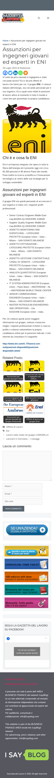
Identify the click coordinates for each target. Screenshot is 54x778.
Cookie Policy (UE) (14, 679)
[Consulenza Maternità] (26, 607)
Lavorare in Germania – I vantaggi (22, 439)
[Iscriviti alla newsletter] (27, 555)
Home (5, 40)
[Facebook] (5, 73)
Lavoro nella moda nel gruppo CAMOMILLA (27, 435)
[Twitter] (10, 73)
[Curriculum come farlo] (26, 568)
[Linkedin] (15, 73)
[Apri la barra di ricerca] (39, 18)
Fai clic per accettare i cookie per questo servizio (27, 651)
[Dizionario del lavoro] (26, 594)
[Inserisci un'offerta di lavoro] (27, 535)
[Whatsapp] (20, 73)
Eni (7, 431)
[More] (25, 73)
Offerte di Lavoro (14, 427)
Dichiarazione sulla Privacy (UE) (21, 684)
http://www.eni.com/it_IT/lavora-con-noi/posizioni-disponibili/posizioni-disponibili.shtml (21, 347)
